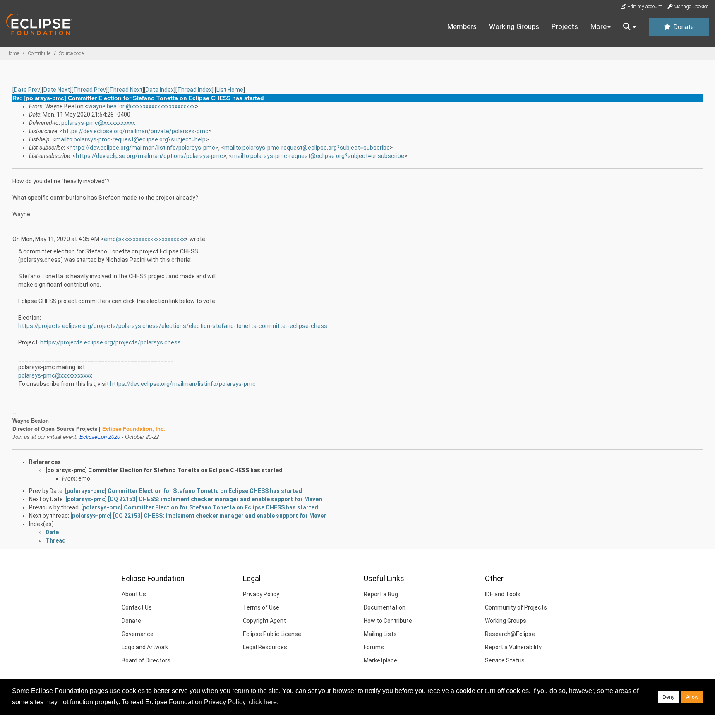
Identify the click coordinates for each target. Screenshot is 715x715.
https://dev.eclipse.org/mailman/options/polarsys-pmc (149, 156)
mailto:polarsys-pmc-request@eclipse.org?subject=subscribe (307, 147)
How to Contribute (388, 620)
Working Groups (514, 26)
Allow (692, 697)
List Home (229, 89)
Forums (374, 647)
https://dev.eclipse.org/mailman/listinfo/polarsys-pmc (142, 147)
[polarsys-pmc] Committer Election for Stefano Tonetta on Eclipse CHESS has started (164, 470)
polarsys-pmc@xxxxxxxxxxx (98, 123)
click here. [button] (263, 701)
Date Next (56, 89)
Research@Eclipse (510, 634)
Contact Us (137, 607)
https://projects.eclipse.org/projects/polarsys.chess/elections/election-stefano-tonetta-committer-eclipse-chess (172, 326)
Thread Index (194, 89)
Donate (683, 27)
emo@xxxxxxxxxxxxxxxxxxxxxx (144, 239)
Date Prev (27, 89)
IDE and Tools (503, 594)
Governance (138, 634)
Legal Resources (265, 647)
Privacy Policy (261, 594)
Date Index (160, 89)
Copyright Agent (264, 620)
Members (462, 26)
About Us (134, 594)
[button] (629, 26)
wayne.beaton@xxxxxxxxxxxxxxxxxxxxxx (141, 106)
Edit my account (644, 7)
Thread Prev (89, 89)
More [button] (598, 26)
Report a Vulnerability (513, 647)
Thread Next (125, 89)
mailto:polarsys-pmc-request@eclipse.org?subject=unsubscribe (318, 156)
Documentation (384, 607)
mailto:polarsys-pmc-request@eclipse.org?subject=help (130, 139)
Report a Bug (381, 594)
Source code (71, 53)
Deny (668, 697)
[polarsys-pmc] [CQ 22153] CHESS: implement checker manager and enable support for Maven (193, 499)
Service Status (505, 660)
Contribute (39, 53)
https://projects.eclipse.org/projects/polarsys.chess (110, 342)
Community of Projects (516, 607)
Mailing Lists (380, 634)
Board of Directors (146, 660)
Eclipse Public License (272, 634)
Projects (565, 26)
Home (12, 53)
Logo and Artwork (145, 647)
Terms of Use (261, 607)
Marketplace (380, 660)
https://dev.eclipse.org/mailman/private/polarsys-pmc (136, 131)
